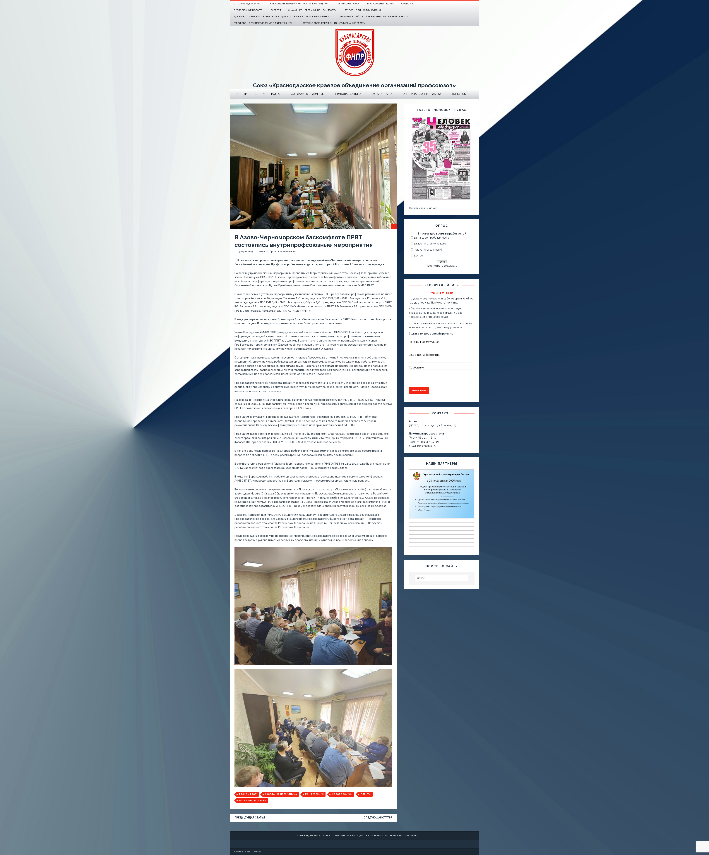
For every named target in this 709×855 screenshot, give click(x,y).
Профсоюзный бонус (380, 3)
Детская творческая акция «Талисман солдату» (333, 23)
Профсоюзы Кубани (252, 800)
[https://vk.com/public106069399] (476, 4)
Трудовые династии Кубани (363, 10)
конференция (314, 794)
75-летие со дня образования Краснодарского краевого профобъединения (282, 16)
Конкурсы (458, 93)
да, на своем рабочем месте (431, 237)
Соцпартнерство (267, 93)
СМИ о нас (408, 3)
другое (418, 255)
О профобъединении (307, 835)
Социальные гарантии (308, 93)
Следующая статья (378, 817)
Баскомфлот (248, 794)
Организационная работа (422, 93)
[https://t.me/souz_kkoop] (468, 4)
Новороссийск (342, 794)
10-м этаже (254, 851)
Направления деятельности (384, 835)
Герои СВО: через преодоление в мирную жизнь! (264, 23)
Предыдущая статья (249, 817)
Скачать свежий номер (423, 208)
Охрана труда (382, 93)
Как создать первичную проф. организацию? (299, 3)
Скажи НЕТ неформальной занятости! (312, 10)
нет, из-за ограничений (428, 249)
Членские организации (348, 835)
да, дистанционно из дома (430, 243)
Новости (240, 93)
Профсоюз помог (349, 3)
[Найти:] (441, 578)
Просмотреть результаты (442, 265)
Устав (326, 835)
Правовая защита (348, 93)
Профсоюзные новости (248, 10)
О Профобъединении (247, 3)
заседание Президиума (281, 794)
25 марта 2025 (245, 251)
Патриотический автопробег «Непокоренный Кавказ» (373, 16)
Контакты (411, 835)
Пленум (366, 794)
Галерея (276, 10)
